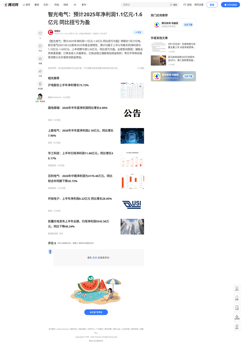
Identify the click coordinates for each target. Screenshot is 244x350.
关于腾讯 (52, 329)
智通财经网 (53, 234)
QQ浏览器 (126, 329)
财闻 (50, 120)
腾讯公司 (92, 341)
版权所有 (99, 341)
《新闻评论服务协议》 (86, 243)
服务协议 (73, 329)
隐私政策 (82, 329)
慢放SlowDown (55, 97)
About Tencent (62, 329)
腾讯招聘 (108, 329)
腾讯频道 (134, 329)
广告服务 (99, 329)
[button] (188, 25)
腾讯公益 (116, 329)
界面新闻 (52, 165)
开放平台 (91, 329)
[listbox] (96, 156)
